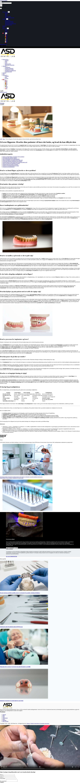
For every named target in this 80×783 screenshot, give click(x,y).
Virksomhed (2, 778)
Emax (6, 62)
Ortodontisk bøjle (8, 71)
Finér (3, 74)
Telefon (2, 777)
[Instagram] (3, 47)
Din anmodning (3, 781)
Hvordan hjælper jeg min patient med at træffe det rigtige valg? (14, 162)
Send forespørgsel (3, 92)
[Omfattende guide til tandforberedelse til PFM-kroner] (24, 624)
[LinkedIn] (5, 47)
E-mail (1, 775)
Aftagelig (4, 66)
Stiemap (28, 723)
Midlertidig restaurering (9, 65)
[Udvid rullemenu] (7, 66)
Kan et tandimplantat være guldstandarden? (11, 159)
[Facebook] (2, 47)
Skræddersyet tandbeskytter (10, 70)
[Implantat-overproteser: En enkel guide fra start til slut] (24, 698)
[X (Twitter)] (2, 436)
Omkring (7, 76)
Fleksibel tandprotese (9, 68)
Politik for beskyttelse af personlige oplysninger (39, 723)
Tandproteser (7, 67)
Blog (6, 77)
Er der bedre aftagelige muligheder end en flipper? (12, 161)
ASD (1, 139)
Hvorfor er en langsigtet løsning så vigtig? (10, 165)
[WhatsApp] (1, 47)
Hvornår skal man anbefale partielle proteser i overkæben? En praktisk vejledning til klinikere (20, 592)
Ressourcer (4, 75)
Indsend (1, 782)
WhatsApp (2, 103)
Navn (1, 774)
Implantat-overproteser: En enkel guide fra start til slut (11, 700)
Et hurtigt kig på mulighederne (8, 166)
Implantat (4, 72)
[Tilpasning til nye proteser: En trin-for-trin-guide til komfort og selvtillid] (24, 664)
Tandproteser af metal (9, 69)
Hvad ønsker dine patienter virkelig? (9, 157)
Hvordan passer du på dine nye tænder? (10, 164)
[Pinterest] (3, 436)
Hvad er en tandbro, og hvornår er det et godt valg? (12, 160)
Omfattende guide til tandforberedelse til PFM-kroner (11, 626)
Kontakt (6, 78)
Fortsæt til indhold (3, 0)
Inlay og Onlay (8, 63)
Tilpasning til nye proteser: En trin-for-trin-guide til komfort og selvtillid (15, 666)
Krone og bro (5, 59)
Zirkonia (6, 60)
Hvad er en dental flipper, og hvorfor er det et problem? (13, 156)
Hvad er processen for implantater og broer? (11, 163)
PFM (6, 61)
